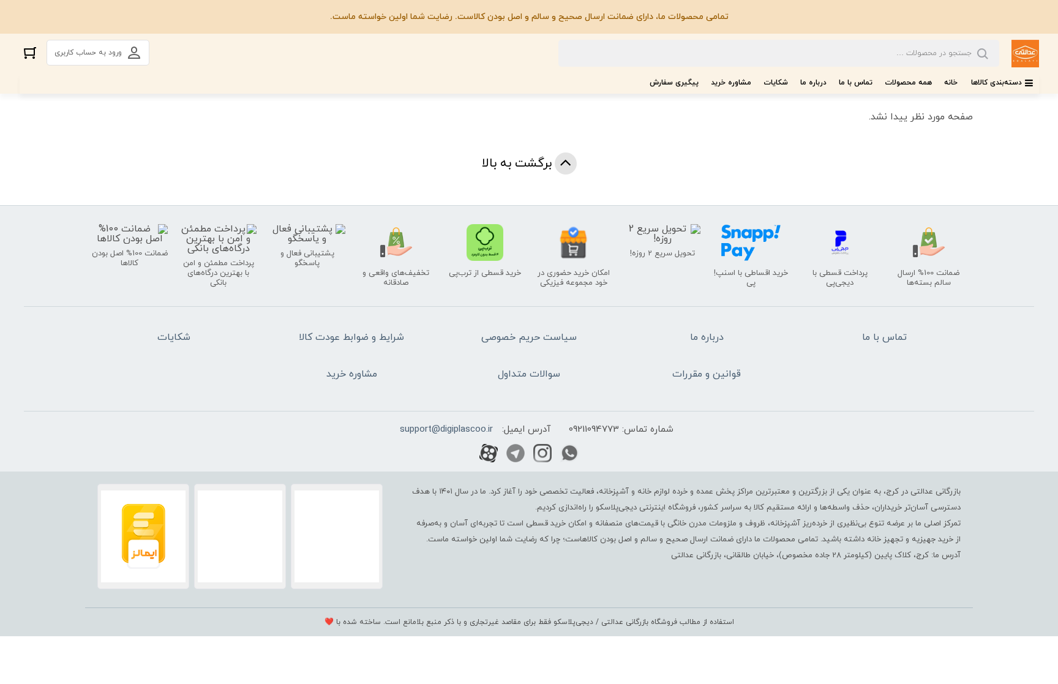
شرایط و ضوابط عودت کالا (351, 337)
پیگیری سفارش (674, 83)
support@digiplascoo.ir (446, 429)
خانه (951, 83)
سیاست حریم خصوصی (529, 337)
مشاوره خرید (731, 83)
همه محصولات (908, 83)
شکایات (775, 83)
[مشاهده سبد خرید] (30, 52)
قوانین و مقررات (706, 374)
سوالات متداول (529, 374)
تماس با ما (855, 83)
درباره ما (813, 83)
